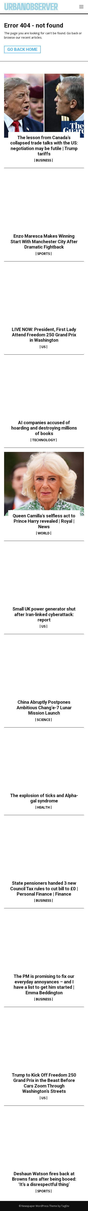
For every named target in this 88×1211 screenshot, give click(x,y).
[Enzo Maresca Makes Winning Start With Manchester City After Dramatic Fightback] (44, 204)
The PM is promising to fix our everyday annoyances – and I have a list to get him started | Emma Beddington (44, 984)
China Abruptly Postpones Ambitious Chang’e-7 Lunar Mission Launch (44, 708)
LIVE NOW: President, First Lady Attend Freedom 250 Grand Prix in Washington (44, 335)
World (44, 533)
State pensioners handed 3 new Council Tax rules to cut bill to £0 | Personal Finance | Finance (44, 889)
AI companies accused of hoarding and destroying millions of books (44, 428)
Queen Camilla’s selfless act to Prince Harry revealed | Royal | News (44, 521)
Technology (43, 440)
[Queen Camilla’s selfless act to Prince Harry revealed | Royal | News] (44, 484)
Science (43, 719)
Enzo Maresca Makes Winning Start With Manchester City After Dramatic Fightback (44, 242)
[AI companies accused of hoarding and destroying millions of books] (44, 391)
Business (43, 160)
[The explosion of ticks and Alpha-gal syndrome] (44, 764)
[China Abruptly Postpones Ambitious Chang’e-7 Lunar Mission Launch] (44, 670)
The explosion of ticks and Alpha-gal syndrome (44, 798)
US (43, 346)
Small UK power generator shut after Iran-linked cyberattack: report (44, 614)
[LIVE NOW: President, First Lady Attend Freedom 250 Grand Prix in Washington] (44, 298)
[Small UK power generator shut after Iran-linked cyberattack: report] (44, 577)
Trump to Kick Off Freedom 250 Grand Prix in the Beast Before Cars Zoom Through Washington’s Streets (44, 1083)
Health (43, 807)
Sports (43, 253)
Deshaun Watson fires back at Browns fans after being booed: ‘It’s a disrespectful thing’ (44, 1179)
